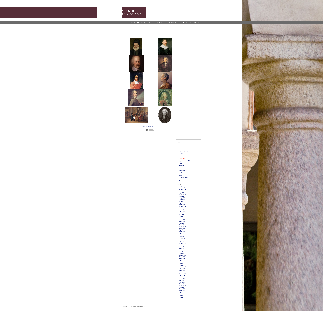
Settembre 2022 (182, 201)
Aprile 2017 (181, 250)
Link (190, 22)
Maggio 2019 (182, 221)
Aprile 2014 (181, 280)
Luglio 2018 (181, 230)
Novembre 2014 (182, 273)
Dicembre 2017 (182, 238)
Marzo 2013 (181, 294)
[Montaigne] (136, 46)
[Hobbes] (136, 63)
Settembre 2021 (182, 206)
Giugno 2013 (182, 289)
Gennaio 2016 (182, 265)
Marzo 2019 (181, 223)
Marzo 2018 (181, 235)
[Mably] (165, 115)
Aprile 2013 (181, 292)
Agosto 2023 (181, 196)
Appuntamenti (182, 170)
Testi (180, 180)
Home (125, 22)
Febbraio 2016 (182, 263)
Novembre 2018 (182, 226)
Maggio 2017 (182, 248)
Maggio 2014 (182, 278)
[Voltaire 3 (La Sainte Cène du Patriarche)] (136, 115)
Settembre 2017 (182, 243)
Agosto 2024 (181, 191)
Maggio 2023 (182, 198)
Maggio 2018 (182, 231)
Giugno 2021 (182, 209)
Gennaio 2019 (182, 225)
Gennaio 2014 (182, 284)
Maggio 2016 (182, 258)
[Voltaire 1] (136, 97)
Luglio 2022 (181, 203)
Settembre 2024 (182, 189)
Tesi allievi (181, 165)
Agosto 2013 (181, 287)
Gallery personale (183, 161)
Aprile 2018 (181, 233)
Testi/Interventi (160, 22)
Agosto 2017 (181, 245)
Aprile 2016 (181, 260)
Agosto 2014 (181, 277)
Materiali (181, 174)
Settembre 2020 (182, 213)
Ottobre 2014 (182, 275)
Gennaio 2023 (182, 199)
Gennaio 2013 (182, 297)
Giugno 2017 (182, 246)
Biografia (132, 22)
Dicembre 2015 (182, 267)
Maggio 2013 (182, 290)
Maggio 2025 (182, 186)
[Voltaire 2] (165, 97)
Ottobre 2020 (182, 211)
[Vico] (136, 80)
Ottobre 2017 (182, 241)
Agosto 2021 (181, 208)
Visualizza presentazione (150, 126)
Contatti (196, 22)
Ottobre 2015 (182, 268)
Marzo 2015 (181, 272)
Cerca (178, 142)
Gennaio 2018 (182, 236)
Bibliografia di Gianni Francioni (186, 151)
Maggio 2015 (182, 270)
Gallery (184, 22)
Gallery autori (182, 158)
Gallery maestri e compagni (185, 160)
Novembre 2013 (182, 285)
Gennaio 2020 (182, 216)
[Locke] (165, 63)
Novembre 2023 (182, 194)
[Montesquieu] (165, 80)
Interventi (181, 172)
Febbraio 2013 (182, 295)
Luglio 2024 (181, 193)
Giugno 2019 (182, 219)
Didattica (150, 22)
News (180, 175)
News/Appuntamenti (174, 22)
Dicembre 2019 (182, 218)
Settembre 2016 (182, 255)
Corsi (180, 156)
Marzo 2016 (181, 262)
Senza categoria (182, 179)
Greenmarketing (141, 306)
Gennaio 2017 (182, 253)
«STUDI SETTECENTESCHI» (186, 150)
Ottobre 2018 (182, 228)
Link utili (181, 163)
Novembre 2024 (182, 187)
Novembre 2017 (182, 240)
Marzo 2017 (181, 252)
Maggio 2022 (182, 204)
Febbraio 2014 (182, 282)
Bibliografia (141, 22)
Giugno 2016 (182, 257)
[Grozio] (165, 46)
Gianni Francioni (131, 12)
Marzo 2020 (181, 214)
